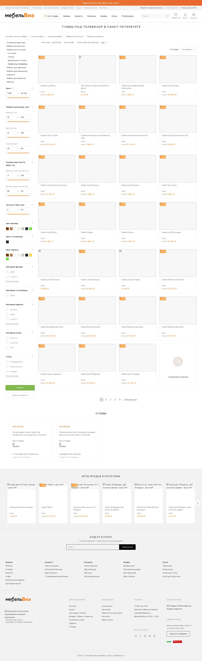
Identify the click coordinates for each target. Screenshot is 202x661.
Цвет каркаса (12, 250)
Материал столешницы (16, 290)
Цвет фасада (12, 223)
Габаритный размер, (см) (17, 107)
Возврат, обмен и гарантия (81, 616)
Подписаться (127, 547)
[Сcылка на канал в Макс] (145, 635)
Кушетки (9, 573)
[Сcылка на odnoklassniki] (140, 635)
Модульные (168, 569)
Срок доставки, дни (15, 205)
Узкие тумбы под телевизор (87, 42)
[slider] (7, 98)
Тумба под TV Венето (22, 457)
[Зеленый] (30, 228)
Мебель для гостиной (16, 49)
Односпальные (51, 566)
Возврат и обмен (67, 8)
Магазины (106, 609)
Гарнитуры (167, 566)
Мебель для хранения (16, 78)
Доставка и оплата (51, 8)
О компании (37, 8)
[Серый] (22, 228)
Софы (8, 576)
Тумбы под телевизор (17, 64)
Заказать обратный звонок (151, 8)
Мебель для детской (16, 46)
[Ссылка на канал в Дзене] (149, 635)
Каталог (72, 606)
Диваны (66, 16)
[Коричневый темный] (7, 228)
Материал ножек (13, 333)
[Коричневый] (11, 228)
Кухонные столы (170, 573)
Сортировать (187, 49)
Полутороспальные (53, 569)
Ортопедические (13, 583)
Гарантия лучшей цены (112, 613)
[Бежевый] (18, 228)
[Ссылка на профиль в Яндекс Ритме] (154, 635)
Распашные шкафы (131, 569)
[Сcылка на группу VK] (135, 635)
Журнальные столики (17, 60)
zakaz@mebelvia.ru (142, 613)
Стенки (11, 57)
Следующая (130, 399)
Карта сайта (107, 620)
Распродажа (128, 16)
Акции (78, 8)
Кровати (79, 16)
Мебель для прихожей (16, 67)
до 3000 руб (56, 42)
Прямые (8, 566)
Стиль (9, 356)
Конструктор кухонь (171, 576)
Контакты (103, 8)
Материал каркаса (14, 304)
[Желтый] (30, 255)
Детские (88, 573)
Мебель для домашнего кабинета (17, 73)
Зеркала (10, 82)
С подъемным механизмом (56, 576)
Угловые (9, 569)
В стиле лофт (69, 42)
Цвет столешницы (14, 236)
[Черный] (26, 228)
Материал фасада (14, 267)
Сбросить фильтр (20, 395)
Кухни (114, 16)
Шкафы (103, 16)
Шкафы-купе (128, 566)
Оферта (72, 623)
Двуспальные (51, 573)
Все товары (52, 16)
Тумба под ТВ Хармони (68, 457)
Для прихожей (129, 573)
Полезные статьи (90, 8)
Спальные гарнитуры (16, 42)
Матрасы (91, 16)
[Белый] (15, 228)
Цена (10, 88)
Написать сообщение (178, 634)
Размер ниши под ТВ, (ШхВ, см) (15, 163)
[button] (134, 131)
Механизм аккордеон (14, 580)
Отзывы (72, 626)
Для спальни (129, 576)
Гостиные (12, 53)
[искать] (167, 16)
